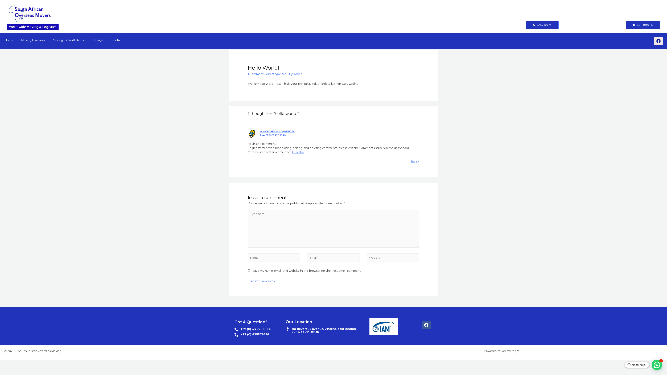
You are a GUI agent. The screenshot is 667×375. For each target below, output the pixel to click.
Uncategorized (276, 74)
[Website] (393, 258)
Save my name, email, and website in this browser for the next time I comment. (307, 270)
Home (9, 40)
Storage (98, 40)
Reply (415, 161)
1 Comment (256, 74)
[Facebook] (658, 41)
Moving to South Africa (69, 40)
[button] (542, 25)
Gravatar (298, 152)
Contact (117, 40)
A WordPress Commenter (277, 131)
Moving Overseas (33, 40)
